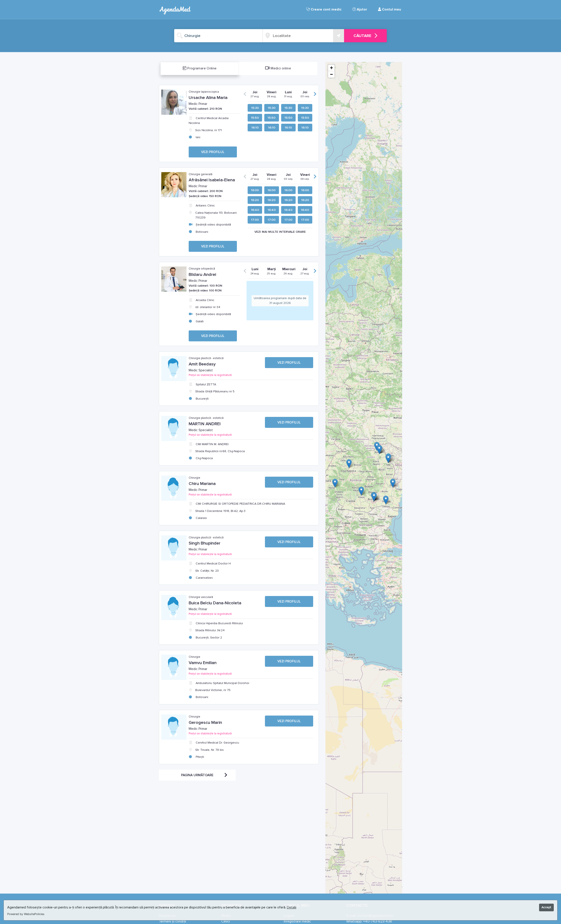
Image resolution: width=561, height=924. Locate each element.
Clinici (225, 921)
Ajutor (361, 9)
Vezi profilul (212, 152)
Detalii (291, 907)
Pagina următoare (197, 775)
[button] (393, 483)
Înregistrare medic (297, 921)
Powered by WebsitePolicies (25, 914)
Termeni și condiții (172, 921)
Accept (546, 907)
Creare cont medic (325, 9)
